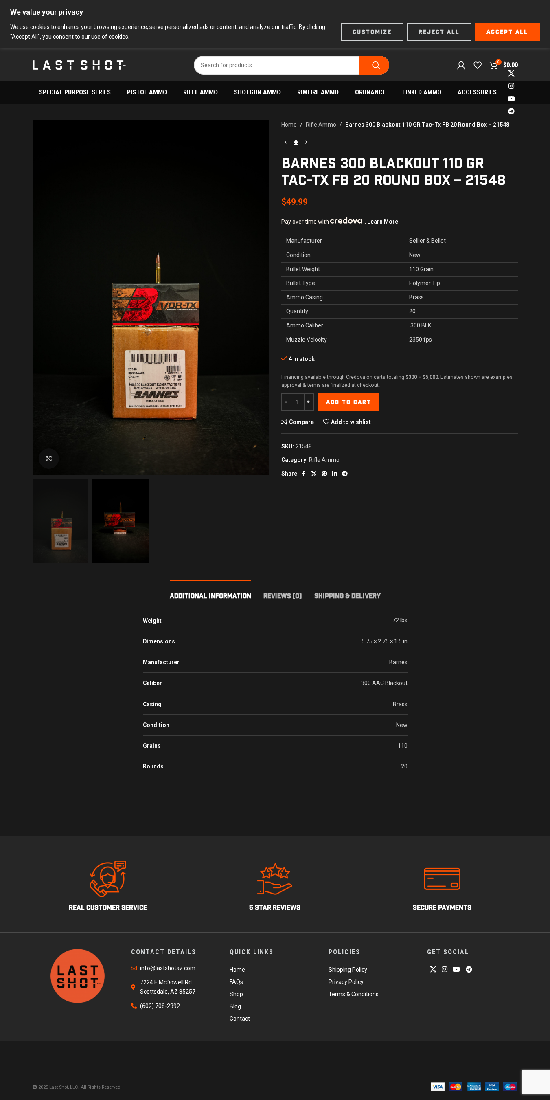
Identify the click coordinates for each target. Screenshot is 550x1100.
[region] (275, 24)
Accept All (507, 32)
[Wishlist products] (477, 65)
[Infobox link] (108, 886)
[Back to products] (296, 142)
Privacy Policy (346, 982)
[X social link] (511, 73)
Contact (240, 1018)
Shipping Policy (348, 969)
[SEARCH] (374, 65)
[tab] (210, 592)
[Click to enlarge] (49, 458)
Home (289, 124)
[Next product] (306, 142)
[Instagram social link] (511, 86)
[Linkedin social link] (335, 473)
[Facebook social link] (304, 473)
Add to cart (348, 402)
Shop (236, 994)
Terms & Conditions (354, 994)
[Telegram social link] (511, 111)
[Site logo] (79, 64)
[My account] (461, 65)
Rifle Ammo (321, 124)
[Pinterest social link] (324, 473)
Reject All (439, 32)
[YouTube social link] (511, 99)
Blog (235, 1006)
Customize (372, 32)
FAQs (236, 982)
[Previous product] (286, 142)
